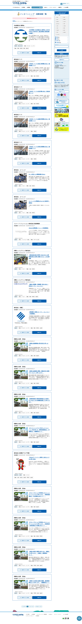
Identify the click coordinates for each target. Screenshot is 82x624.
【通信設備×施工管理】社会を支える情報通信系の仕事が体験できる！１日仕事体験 (39, 256)
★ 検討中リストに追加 (24, 52)
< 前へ (25, 606)
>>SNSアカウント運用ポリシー (61, 96)
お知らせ (45, 7)
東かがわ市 (57, 23)
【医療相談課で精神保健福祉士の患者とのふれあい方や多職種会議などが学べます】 (39, 400)
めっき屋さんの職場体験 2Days (37, 174)
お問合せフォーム (62, 91)
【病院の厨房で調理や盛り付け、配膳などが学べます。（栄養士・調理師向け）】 (39, 553)
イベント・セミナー (52, 7)
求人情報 (23, 7)
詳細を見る (39, 52)
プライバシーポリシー (30, 615)
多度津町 (64, 32)
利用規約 (37, 615)
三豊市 (64, 23)
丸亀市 (64, 17)
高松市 (57, 17)
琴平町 (57, 32)
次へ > (39, 606)
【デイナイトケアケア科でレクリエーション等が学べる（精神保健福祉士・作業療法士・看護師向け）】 (39, 429)
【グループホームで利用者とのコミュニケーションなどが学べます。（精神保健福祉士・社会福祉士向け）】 (39, 494)
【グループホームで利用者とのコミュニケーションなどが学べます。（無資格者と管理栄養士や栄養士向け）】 (39, 524)
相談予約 (60, 7)
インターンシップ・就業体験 (37, 7)
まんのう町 (57, 34)
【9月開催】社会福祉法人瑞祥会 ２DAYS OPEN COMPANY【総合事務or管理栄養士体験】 (39, 31)
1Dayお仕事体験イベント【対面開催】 (39, 228)
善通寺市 (64, 19)
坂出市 (57, 19)
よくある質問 (66, 7)
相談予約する (62, 59)
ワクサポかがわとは (16, 7)
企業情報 (28, 7)
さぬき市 (64, 21)
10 (36, 606)
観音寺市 (57, 21)
